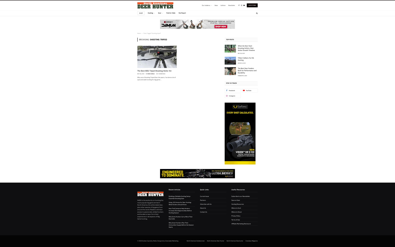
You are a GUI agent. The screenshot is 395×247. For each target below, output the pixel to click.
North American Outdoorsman (196, 241)
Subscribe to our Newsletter (240, 196)
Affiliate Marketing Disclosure (241, 224)
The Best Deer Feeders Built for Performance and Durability (247, 70)
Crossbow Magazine (252, 241)
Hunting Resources (237, 204)
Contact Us (203, 212)
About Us (203, 208)
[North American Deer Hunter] (155, 5)
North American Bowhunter (235, 241)
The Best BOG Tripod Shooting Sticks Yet (154, 71)
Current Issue (204, 196)
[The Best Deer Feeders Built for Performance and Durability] (230, 71)
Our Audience (206, 5)
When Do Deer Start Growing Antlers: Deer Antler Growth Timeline (246, 48)
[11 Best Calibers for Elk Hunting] (230, 61)
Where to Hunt (236, 208)
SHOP (141, 13)
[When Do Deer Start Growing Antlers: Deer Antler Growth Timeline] (230, 49)
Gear (159, 13)
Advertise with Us (205, 204)
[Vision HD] (240, 164)
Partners (203, 200)
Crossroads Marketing (171, 241)
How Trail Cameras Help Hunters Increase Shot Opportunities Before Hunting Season (180, 211)
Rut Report (182, 13)
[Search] (257, 13)
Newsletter (231, 5)
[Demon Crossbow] (197, 28)
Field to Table (170, 13)
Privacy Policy (235, 216)
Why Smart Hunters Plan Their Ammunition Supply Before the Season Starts (181, 225)
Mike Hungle (151, 73)
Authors (223, 5)
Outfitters (252, 5)
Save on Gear (235, 200)
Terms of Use (235, 220)
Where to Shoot (236, 212)
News (216, 5)
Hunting (150, 13)
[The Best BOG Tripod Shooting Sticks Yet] (157, 57)
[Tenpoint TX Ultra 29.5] (197, 173)
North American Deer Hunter (215, 241)
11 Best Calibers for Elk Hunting (246, 59)
